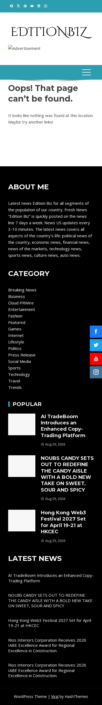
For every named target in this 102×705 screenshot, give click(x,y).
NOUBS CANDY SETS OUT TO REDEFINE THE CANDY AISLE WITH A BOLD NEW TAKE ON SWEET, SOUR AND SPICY (67, 474)
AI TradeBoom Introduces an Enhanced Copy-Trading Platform (63, 426)
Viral (54, 696)
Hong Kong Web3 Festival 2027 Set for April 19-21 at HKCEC (63, 522)
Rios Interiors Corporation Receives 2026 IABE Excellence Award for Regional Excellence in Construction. (47, 645)
